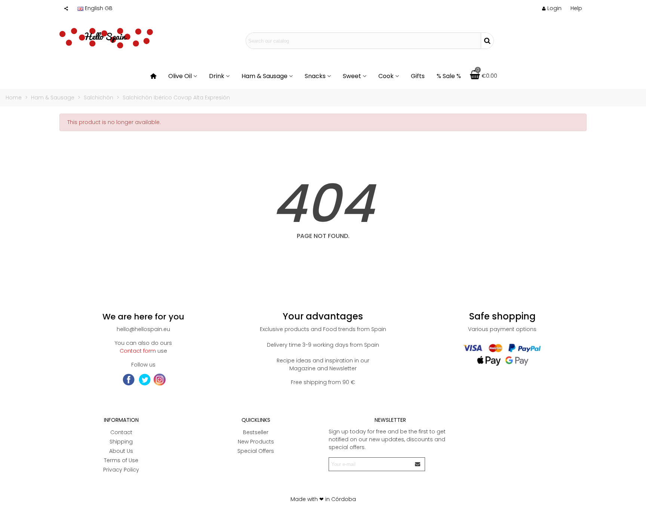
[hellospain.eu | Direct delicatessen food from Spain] (106, 40)
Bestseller (255, 432)
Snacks (315, 76)
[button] (576, 8)
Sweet (352, 76)
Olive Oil (180, 76)
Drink (216, 76)
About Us (121, 451)
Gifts (418, 76)
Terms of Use (121, 460)
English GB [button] (99, 8)
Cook (386, 76)
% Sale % (449, 76)
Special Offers (255, 451)
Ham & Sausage (264, 76)
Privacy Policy (121, 469)
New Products (256, 441)
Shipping (121, 441)
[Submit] (418, 464)
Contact (121, 432)
